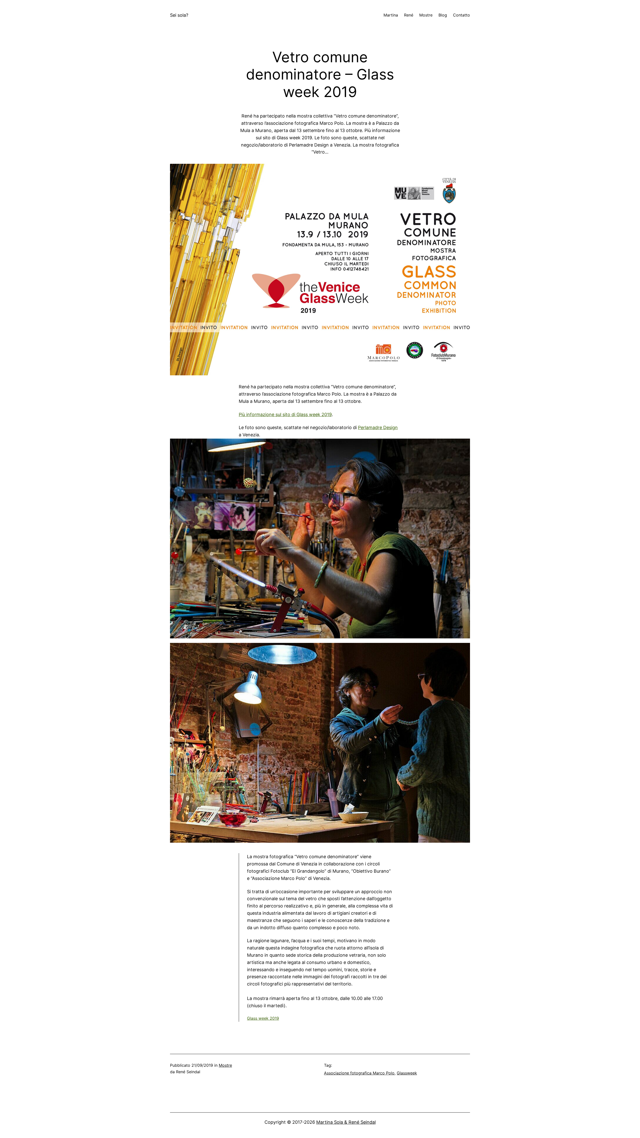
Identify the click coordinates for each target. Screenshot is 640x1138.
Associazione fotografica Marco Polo (359, 1072)
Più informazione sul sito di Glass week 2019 (285, 414)
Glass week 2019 (263, 1018)
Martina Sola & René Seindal (346, 1122)
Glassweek (407, 1072)
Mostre (225, 1065)
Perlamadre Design (378, 427)
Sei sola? (179, 15)
